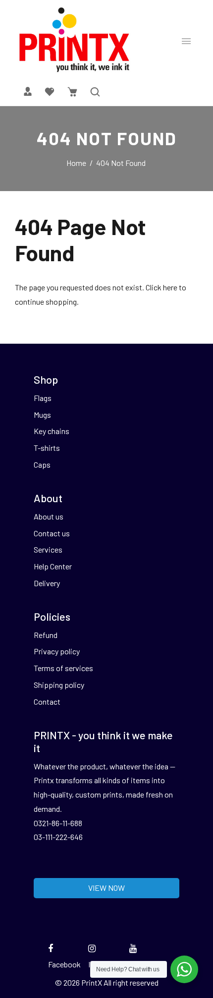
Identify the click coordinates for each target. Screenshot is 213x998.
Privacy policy (57, 651)
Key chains (51, 431)
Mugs (42, 414)
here (170, 287)
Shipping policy (59, 684)
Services (48, 549)
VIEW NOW (106, 887)
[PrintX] (74, 39)
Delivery (47, 583)
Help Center (53, 566)
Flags (43, 397)
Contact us (52, 533)
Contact (47, 701)
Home (76, 162)
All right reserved (131, 982)
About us (48, 516)
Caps (42, 464)
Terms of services (63, 668)
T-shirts (47, 447)
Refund (45, 634)
